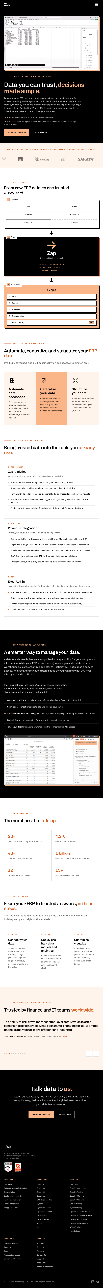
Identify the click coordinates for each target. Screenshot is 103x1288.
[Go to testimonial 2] (6, 1053)
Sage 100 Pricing (77, 1196)
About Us (40, 1243)
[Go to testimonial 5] (13, 1053)
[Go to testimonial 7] (18, 1053)
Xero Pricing (75, 1231)
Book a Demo (41, 132)
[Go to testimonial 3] (9, 1053)
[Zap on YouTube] (97, 1281)
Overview (8, 1184)
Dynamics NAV (43, 1219)
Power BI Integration (12, 1200)
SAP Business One (44, 1200)
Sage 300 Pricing (77, 1200)
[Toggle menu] (96, 4)
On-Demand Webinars (13, 1259)
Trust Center (42, 1263)
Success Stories (10, 1243)
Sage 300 (41, 1192)
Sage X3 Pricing (76, 1192)
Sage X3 (40, 1184)
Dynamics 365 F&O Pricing (81, 1215)
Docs (6, 1251)
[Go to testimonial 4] (11, 1053)
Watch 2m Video (15, 132)
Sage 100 (41, 1188)
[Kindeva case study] (52, 159)
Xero (39, 1227)
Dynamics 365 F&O (45, 1212)
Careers (40, 1247)
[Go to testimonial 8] (20, 1053)
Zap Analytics (9, 1192)
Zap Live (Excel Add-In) (13, 1196)
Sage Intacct (42, 1196)
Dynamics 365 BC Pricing (80, 1212)
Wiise (39, 1223)
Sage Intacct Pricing (78, 1188)
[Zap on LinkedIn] (92, 1281)
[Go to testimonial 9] (22, 1053)
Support (40, 1259)
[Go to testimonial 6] (15, 1053)
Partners (40, 1251)
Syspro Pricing (76, 1208)
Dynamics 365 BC (44, 1208)
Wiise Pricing (75, 1227)
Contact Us (41, 1255)
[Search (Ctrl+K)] (90, 4)
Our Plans (74, 1184)
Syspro (40, 1204)
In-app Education (11, 1208)
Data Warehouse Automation (15, 1188)
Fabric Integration (11, 1204)
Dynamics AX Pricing (78, 1219)
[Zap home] (7, 4)
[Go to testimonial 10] (24, 1053)
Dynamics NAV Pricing (79, 1223)
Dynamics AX (42, 1215)
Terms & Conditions (45, 1267)
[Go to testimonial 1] (4, 1053)
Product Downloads (12, 1255)
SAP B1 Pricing (76, 1204)
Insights (7, 1247)
